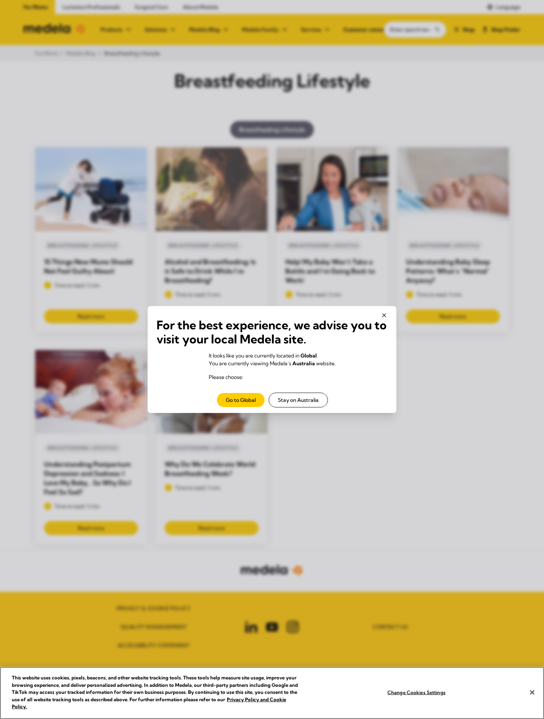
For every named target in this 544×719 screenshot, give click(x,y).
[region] (272, 693)
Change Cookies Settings (416, 692)
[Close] (532, 692)
